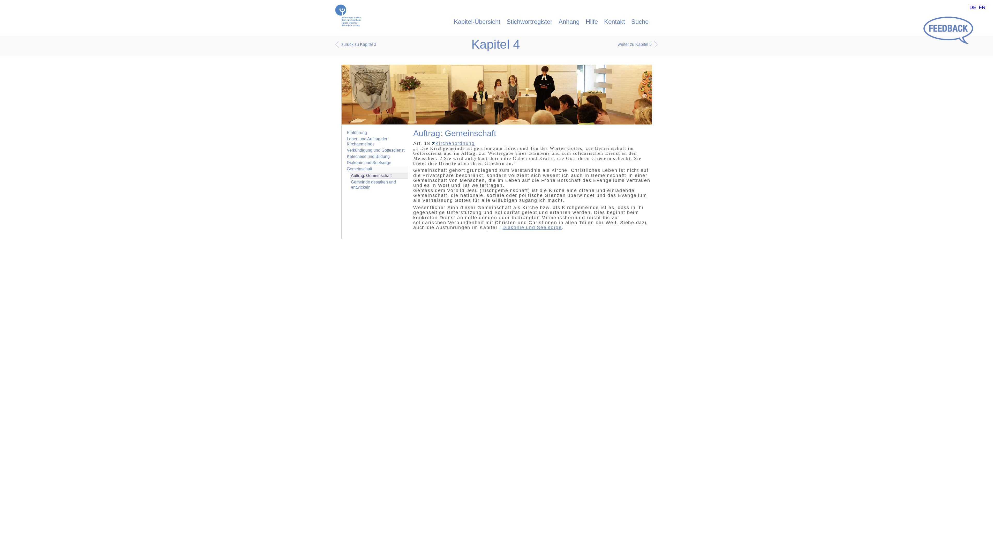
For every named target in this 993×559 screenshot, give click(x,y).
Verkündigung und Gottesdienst (375, 150)
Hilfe (592, 21)
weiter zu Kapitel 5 (635, 44)
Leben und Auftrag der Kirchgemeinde (367, 141)
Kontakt (614, 21)
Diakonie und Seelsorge (369, 162)
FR (982, 7)
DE (972, 7)
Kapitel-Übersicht (477, 21)
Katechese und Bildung (368, 156)
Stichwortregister (529, 21)
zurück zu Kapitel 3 (358, 44)
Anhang (569, 21)
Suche (640, 21)
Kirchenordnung (455, 143)
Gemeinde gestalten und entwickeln (373, 184)
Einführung (357, 132)
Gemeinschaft (359, 169)
